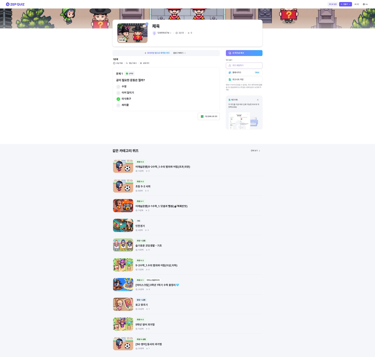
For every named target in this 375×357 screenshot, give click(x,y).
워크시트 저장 (237, 79)
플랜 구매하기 (178, 53)
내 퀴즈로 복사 (238, 53)
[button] (244, 112)
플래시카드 (245, 72)
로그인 (356, 4)
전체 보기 (254, 150)
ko (367, 4)
